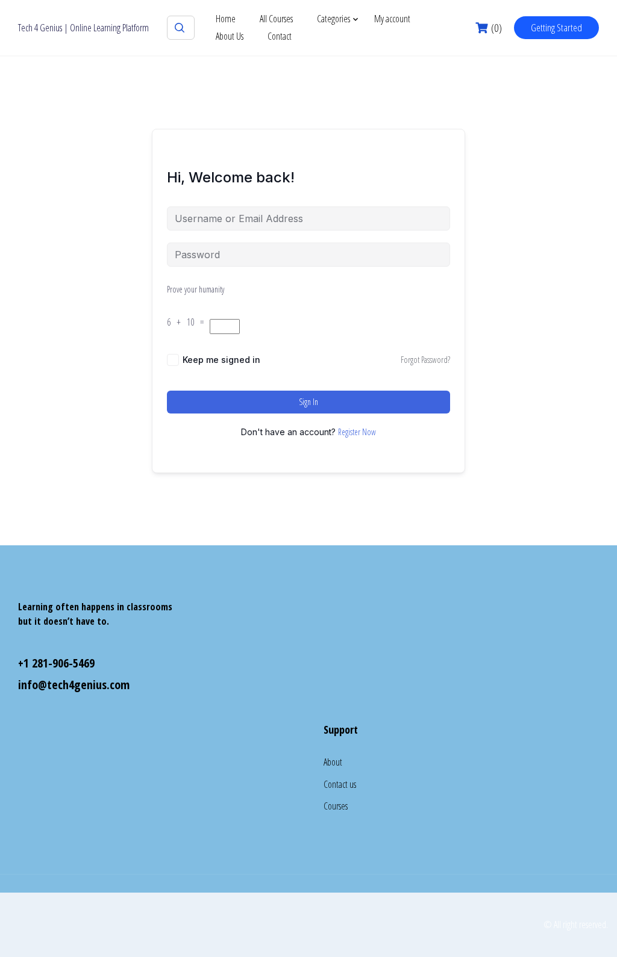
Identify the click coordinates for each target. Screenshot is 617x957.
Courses (336, 806)
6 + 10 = (188, 322)
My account (392, 18)
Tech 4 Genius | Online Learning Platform (83, 27)
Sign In (308, 401)
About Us (229, 36)
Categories (333, 18)
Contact (280, 36)
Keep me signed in (221, 360)
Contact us (340, 784)
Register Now (357, 432)
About (333, 762)
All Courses (276, 18)
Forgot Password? (425, 359)
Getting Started (556, 27)
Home (226, 18)
